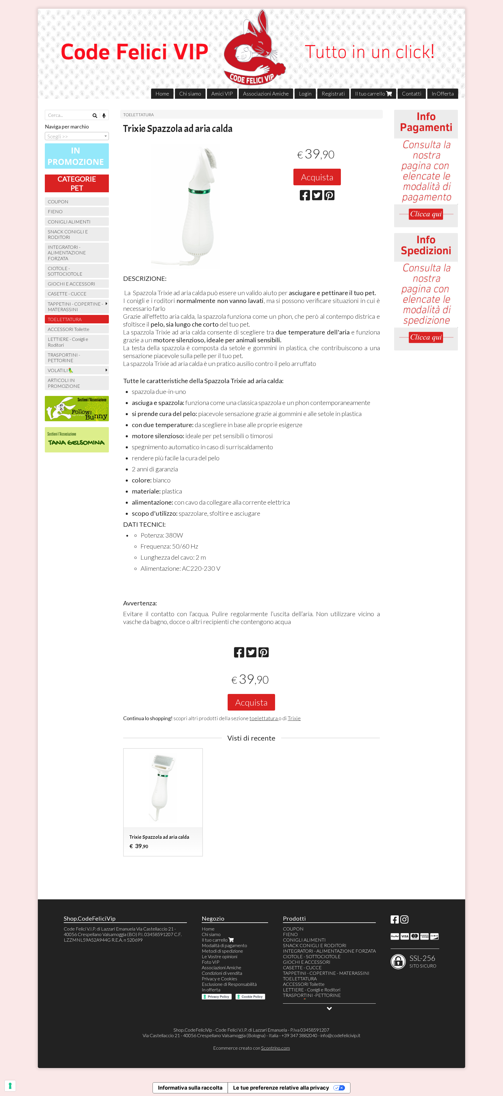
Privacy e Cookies (219, 978)
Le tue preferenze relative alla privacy (281, 1088)
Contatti (411, 93)
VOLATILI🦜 (61, 370)
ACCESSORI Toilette (68, 329)
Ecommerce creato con (251, 1048)
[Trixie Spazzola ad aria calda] (185, 206)
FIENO (55, 211)
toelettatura (264, 718)
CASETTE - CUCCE (67, 293)
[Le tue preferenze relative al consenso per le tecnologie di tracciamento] (10, 1085)
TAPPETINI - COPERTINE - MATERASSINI (75, 306)
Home (162, 93)
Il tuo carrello (370, 93)
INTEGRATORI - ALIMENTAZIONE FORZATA (67, 252)
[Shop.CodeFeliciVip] (251, 54)
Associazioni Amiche (266, 93)
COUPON (58, 201)
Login (305, 93)
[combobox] (77, 136)
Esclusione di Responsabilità (229, 984)
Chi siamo (190, 93)
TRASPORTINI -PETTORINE (64, 357)
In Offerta (443, 93)
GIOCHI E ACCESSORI (71, 283)
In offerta (211, 989)
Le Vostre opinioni (219, 956)
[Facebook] (395, 921)
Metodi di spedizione (222, 951)
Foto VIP (210, 962)
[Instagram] (404, 921)
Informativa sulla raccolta (190, 1088)
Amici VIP (222, 93)
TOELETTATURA (138, 114)
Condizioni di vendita (222, 973)
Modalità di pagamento (224, 945)
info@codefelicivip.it (340, 1035)
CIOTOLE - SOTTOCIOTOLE (65, 270)
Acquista (317, 177)
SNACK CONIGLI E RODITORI (68, 234)
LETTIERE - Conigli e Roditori (68, 341)
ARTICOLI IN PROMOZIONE (64, 382)
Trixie (294, 718)
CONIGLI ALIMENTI (69, 221)
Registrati (333, 93)
